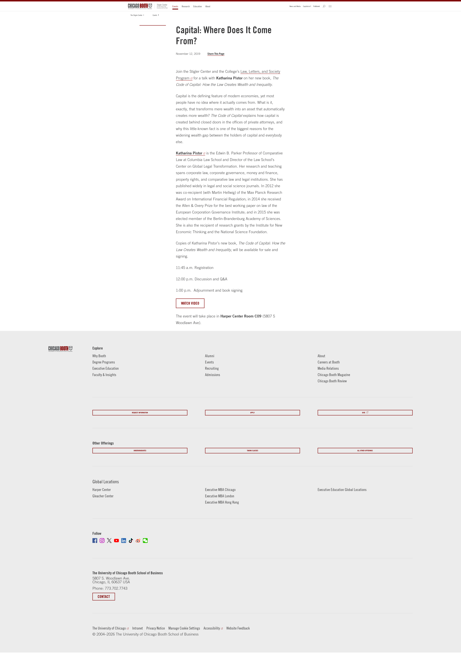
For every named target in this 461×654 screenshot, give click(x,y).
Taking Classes (252, 450)
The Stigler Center (136, 15)
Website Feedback (238, 628)
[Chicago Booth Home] (140, 6)
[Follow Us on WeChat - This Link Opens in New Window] (145, 540)
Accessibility (212, 628)
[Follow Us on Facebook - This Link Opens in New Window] (94, 540)
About (207, 6)
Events (175, 6)
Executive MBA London (219, 496)
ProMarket (316, 6)
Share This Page (215, 53)
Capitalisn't (307, 6)
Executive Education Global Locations (342, 489)
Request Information (140, 412)
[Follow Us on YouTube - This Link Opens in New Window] (116, 540)
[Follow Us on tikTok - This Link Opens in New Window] (130, 540)
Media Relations (328, 368)
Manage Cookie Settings (184, 628)
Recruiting (212, 368)
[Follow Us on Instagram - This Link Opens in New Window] (102, 540)
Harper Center (101, 489)
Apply (252, 412)
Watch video (190, 303)
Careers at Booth (329, 362)
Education (197, 6)
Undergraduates (140, 450)
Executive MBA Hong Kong (222, 502)
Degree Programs (103, 362)
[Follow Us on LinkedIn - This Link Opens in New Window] (123, 540)
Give (363, 412)
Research (186, 6)
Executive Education (105, 368)
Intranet (137, 628)
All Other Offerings (365, 450)
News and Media (295, 6)
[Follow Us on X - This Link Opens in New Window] (109, 540)
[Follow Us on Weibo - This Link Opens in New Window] (138, 540)
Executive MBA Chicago (220, 489)
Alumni (209, 356)
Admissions (212, 374)
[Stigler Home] (161, 6)
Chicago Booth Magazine (334, 374)
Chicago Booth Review (332, 381)
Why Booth (99, 356)
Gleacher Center (102, 496)
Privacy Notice (155, 628)
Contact (104, 596)
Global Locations (105, 481)
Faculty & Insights (104, 374)
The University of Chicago (109, 628)
